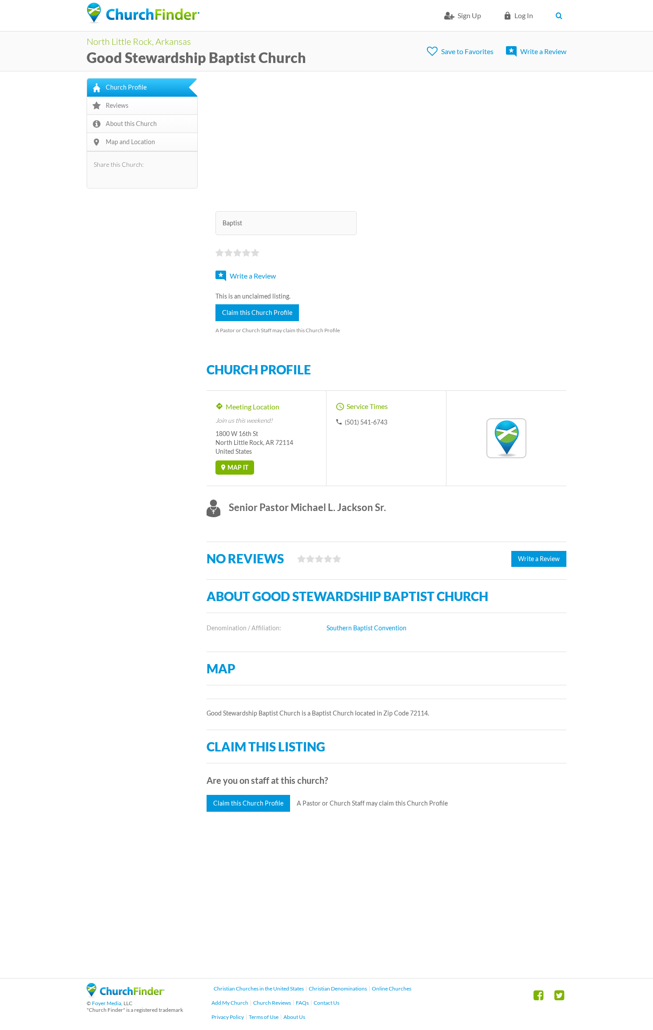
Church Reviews (272, 1002)
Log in (523, 15)
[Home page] (143, 13)
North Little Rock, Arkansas (139, 41)
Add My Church (229, 1002)
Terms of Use (264, 1017)
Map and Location (130, 141)
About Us (294, 1017)
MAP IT (237, 467)
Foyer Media (106, 1003)
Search (560, 15)
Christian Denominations (338, 988)
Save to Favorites (467, 51)
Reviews (117, 105)
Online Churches (391, 988)
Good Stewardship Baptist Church (196, 57)
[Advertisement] (386, 140)
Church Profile (126, 87)
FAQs (302, 1002)
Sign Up (469, 15)
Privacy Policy (227, 1017)
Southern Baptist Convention (366, 628)
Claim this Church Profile (257, 312)
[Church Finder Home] (125, 995)
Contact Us (326, 1002)
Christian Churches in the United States (259, 988)
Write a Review (543, 51)
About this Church (131, 123)
